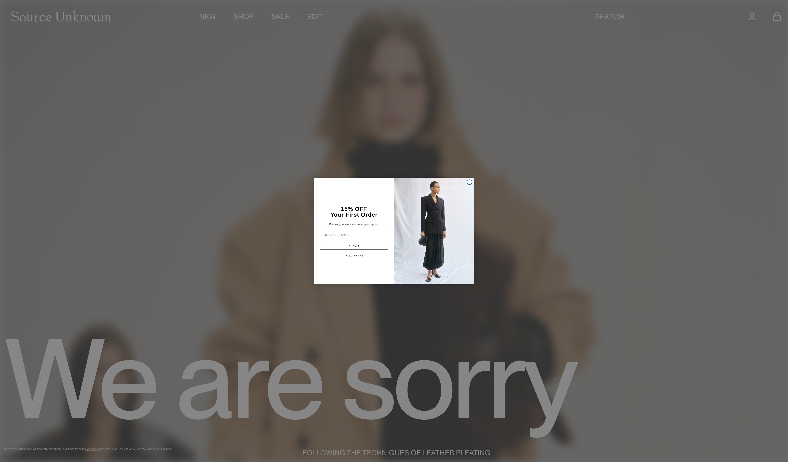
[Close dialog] (469, 182)
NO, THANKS (355, 255)
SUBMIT (354, 246)
